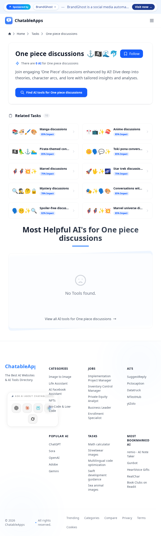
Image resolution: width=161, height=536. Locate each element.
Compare (110, 518)
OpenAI (54, 458)
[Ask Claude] (27, 408)
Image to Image (60, 377)
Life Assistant (58, 383)
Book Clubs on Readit (137, 484)
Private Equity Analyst (97, 399)
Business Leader (99, 407)
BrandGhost (44, 7)
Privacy (127, 518)
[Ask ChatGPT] (16, 408)
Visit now (143, 7)
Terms (141, 518)
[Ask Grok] (32, 419)
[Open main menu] (152, 20)
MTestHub (134, 397)
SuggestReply (136, 377)
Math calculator (99, 444)
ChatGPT (55, 444)
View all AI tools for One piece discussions (78, 319)
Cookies (71, 527)
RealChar (133, 476)
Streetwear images (95, 452)
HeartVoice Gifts (138, 470)
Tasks (35, 34)
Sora (52, 451)
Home (21, 34)
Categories (91, 518)
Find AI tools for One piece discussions (54, 92)
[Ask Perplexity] (38, 408)
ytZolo (131, 404)
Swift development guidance (97, 475)
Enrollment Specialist (96, 416)
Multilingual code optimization (100, 463)
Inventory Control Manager (100, 388)
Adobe (53, 464)
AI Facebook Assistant (57, 391)
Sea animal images (96, 487)
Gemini (54, 471)
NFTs (52, 400)
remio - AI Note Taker (137, 454)
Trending (72, 518)
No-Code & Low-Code (60, 408)
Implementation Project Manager (99, 378)
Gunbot (132, 463)
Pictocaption (135, 383)
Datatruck (134, 390)
